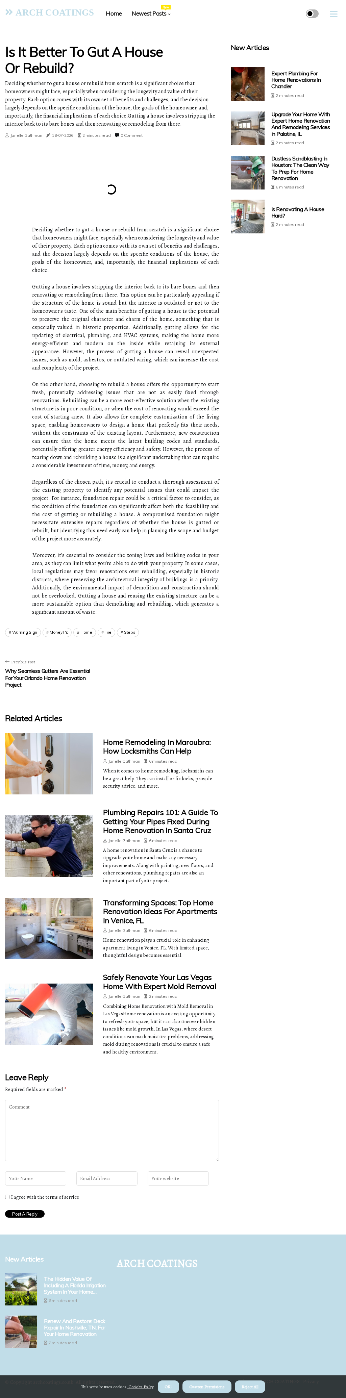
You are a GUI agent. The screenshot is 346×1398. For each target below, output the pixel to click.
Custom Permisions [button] (207, 1387)
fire (108, 632)
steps (129, 632)
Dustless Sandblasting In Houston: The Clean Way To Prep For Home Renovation (300, 168)
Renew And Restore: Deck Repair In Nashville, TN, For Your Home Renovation (74, 1327)
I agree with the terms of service (45, 1197)
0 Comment (131, 135)
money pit (59, 632)
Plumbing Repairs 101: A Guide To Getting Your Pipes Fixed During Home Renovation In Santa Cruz (160, 821)
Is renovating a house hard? (297, 212)
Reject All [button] (250, 1387)
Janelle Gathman (26, 135)
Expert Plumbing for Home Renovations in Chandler (296, 80)
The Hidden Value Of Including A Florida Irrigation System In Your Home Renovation (75, 1285)
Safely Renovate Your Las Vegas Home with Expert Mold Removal (159, 981)
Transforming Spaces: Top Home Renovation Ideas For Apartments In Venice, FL (160, 911)
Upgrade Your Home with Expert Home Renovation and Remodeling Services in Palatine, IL (300, 124)
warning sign (24, 632)
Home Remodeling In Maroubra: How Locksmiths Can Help (157, 746)
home (86, 632)
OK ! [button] (168, 1387)
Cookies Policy (140, 1387)
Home (114, 13)
